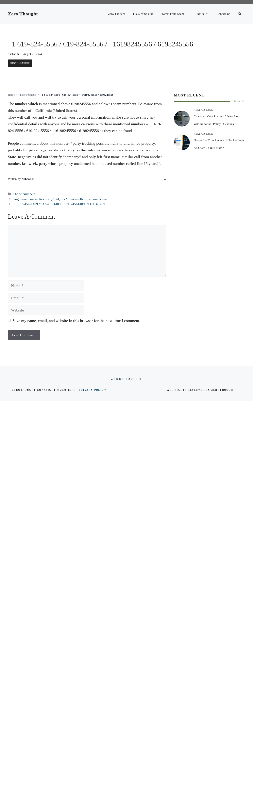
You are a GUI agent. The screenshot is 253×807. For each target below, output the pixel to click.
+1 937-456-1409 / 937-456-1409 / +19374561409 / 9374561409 (59, 204)
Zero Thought (23, 13)
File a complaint (143, 13)
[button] (239, 14)
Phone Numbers (20, 63)
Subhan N (13, 54)
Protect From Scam (172, 13)
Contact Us (223, 13)
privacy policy (92, 390)
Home (11, 94)
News (200, 13)
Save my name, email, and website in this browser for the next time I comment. (76, 320)
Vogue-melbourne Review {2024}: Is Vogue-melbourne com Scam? (60, 199)
